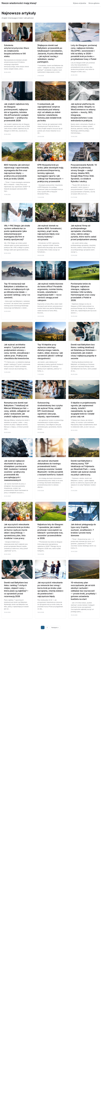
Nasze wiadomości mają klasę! (19, 3)
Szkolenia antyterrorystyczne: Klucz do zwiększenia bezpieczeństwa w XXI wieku (16, 51)
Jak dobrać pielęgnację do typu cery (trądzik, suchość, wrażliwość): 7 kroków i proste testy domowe (83, 530)
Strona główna (93, 3)
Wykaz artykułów (79, 3)
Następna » (55, 627)
